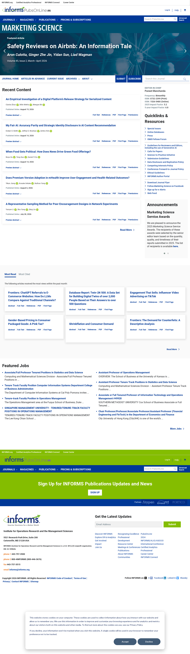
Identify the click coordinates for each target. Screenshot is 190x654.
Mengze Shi (37, 106)
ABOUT (85, 80)
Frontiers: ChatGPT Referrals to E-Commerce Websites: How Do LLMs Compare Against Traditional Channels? (32, 297)
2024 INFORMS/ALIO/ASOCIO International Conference (152, 541)
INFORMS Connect (52, 2)
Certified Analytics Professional (28, 2)
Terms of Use (80, 579)
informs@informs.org (19, 571)
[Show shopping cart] (184, 10)
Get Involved (100, 542)
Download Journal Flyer (158, 184)
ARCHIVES (71, 80)
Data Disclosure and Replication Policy (165, 163)
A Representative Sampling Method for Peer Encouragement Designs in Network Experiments (62, 205)
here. (176, 247)
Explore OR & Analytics (105, 538)
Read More (126, 231)
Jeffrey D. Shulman (29, 132)
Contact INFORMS (20, 583)
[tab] (164, 254)
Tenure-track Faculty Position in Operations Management (35, 399)
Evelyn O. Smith (12, 132)
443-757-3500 (18, 555)
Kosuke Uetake (25, 185)
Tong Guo (20, 158)
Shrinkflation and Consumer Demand (91, 325)
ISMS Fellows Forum (156, 140)
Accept (125, 641)
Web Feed (152, 194)
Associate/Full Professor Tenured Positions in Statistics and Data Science (44, 373)
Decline (149, 641)
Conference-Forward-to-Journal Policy (165, 170)
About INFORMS (125, 555)
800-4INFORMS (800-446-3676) (27, 560)
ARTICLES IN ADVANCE (33, 80)
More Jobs (176, 429)
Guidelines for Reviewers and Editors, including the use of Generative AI (164, 148)
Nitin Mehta (24, 106)
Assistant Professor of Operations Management (124, 373)
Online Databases (155, 133)
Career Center (68, 2)
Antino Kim (44, 132)
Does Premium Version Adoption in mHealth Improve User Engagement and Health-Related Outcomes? (67, 179)
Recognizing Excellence (128, 535)
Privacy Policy (136, 625)
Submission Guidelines (158, 160)
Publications (123, 552)
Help (177, 10)
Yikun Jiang (10, 185)
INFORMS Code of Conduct (59, 579)
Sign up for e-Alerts (156, 191)
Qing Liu (32, 211)
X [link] (149, 579)
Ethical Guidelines (156, 174)
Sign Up (95, 493)
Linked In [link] (172, 579)
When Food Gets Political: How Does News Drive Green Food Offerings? (48, 152)
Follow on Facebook (165, 187)
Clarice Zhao (11, 106)
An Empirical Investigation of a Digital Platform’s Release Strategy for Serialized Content (58, 100)
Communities (124, 558)
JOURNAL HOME (10, 80)
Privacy (6, 583)
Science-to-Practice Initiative (161, 156)
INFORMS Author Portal (158, 177)
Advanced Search (183, 19)
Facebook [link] (158, 579)
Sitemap (34, 583)
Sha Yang (21, 211)
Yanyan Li (10, 211)
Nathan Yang (40, 185)
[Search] (175, 19)
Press (150, 137)
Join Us (98, 548)
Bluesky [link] (183, 579)
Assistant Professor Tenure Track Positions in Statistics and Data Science (138, 383)
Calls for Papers (154, 153)
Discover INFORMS (103, 535)
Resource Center (125, 545)
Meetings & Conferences (129, 548)
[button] (10, 20)
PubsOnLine (146, 535)
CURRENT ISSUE (55, 80)
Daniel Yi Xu (32, 158)
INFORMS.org (7, 2)
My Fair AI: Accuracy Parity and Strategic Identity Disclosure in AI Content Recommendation (61, 126)
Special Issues (154, 130)
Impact (98, 545)
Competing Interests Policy (160, 167)
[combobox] (158, 19)
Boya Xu (9, 158)
